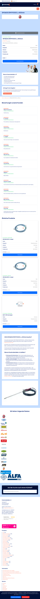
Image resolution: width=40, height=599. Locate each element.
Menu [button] (35, 4)
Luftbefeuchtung (6, 574)
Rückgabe (5, 589)
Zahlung (4, 587)
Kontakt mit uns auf (8, 376)
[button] (14, 1)
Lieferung (5, 585)
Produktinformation (21, 33)
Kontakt (4, 583)
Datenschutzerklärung (22, 594)
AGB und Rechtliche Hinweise (8, 578)
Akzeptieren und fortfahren (15, 597)
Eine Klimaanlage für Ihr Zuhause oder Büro (11, 571)
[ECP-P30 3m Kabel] (20, 304)
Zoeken (38, 9)
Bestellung (5, 588)
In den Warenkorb (20, 61)
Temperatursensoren (7, 575)
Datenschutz (5, 579)
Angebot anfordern (7, 93)
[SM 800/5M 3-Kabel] (20, 266)
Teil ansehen (20, 254)
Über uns (4, 576)
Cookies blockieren (25, 597)
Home (3, 97)
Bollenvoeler (7, 97)
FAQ (3, 584)
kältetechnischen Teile (8, 342)
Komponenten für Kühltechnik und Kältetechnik (12, 573)
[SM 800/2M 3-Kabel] (20, 228)
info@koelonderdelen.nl (8, 507)
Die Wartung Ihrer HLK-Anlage (8, 570)
